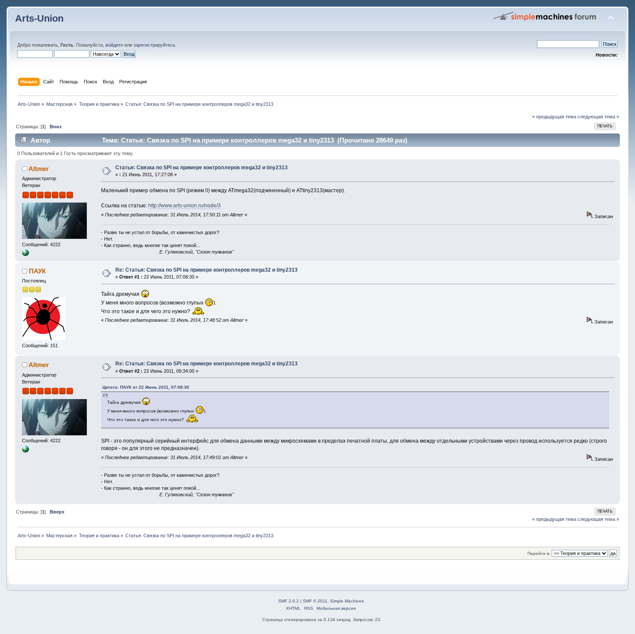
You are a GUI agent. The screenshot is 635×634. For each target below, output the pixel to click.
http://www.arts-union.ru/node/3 (184, 206)
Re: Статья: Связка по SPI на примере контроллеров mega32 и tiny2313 (206, 270)
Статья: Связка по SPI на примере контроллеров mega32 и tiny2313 (201, 168)
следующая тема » (598, 116)
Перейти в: (538, 553)
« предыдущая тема (554, 116)
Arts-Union (39, 18)
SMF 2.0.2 (288, 601)
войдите (114, 45)
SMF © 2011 (315, 601)
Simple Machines (347, 601)
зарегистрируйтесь (154, 45)
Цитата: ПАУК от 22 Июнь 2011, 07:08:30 (145, 387)
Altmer (39, 168)
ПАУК (37, 271)
